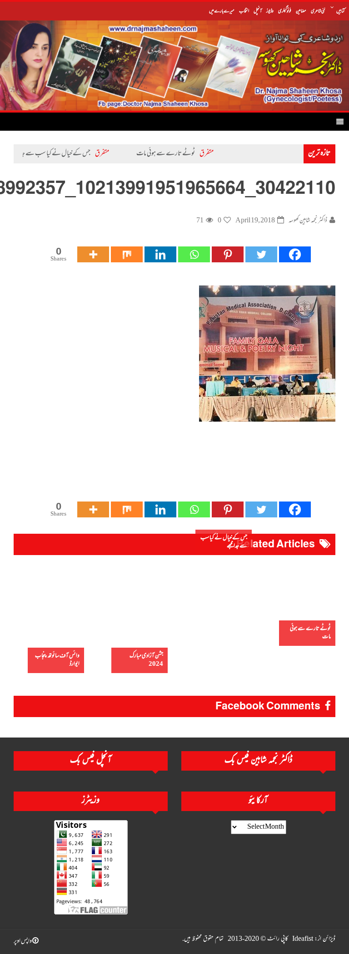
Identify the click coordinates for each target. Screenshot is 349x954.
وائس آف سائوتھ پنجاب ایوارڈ (57, 660)
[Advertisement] (170, 470)
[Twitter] (261, 254)
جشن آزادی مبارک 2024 (146, 660)
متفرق (223, 154)
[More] (93, 254)
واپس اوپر (23, 941)
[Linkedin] (160, 254)
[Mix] (127, 254)
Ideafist (302, 939)
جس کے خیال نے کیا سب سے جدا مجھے (67, 154)
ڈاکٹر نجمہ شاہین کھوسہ (308, 221)
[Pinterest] (228, 254)
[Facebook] (295, 254)
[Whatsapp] (194, 254)
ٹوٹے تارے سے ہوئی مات (182, 154)
